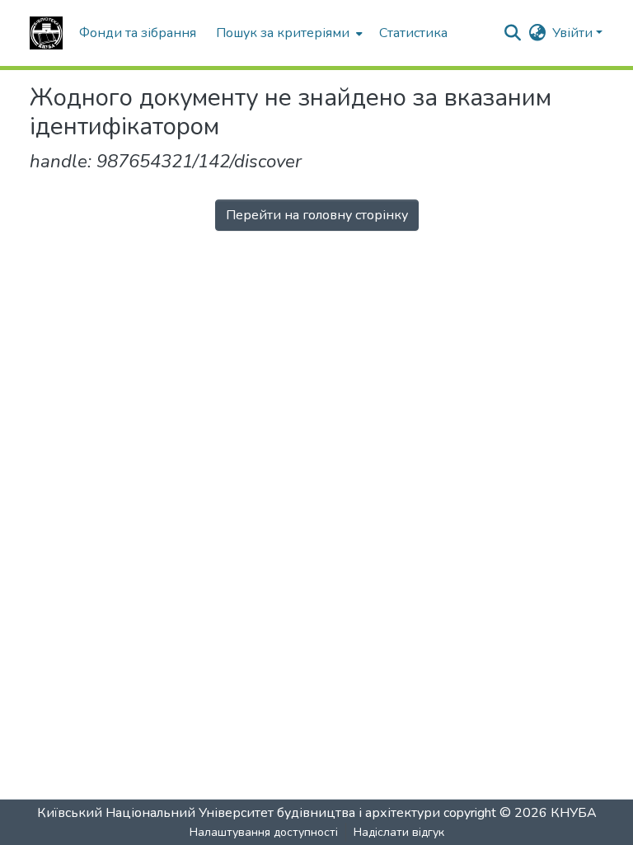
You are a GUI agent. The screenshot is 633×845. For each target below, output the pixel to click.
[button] (46, 32)
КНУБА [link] (574, 813)
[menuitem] (288, 33)
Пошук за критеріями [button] (282, 33)
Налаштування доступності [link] (264, 832)
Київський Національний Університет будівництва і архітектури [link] (238, 813)
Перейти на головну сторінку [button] (317, 215)
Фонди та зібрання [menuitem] (137, 33)
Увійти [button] (574, 33)
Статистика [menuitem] (413, 33)
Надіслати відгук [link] (399, 832)
